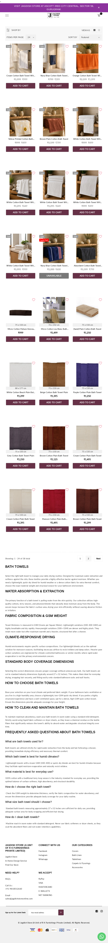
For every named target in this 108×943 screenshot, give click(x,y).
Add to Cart (20, 85)
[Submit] (61, 912)
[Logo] (53, 15)
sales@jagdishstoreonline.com (19, 898)
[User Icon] (93, 15)
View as (86, 30)
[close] (98, 7)
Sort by (72, 37)
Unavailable (54, 276)
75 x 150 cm (20, 325)
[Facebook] (97, 911)
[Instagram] (101, 911)
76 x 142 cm (53, 325)
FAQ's (8, 879)
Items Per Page (15, 37)
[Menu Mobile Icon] (7, 15)
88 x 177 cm (20, 388)
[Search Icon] (14, 15)
